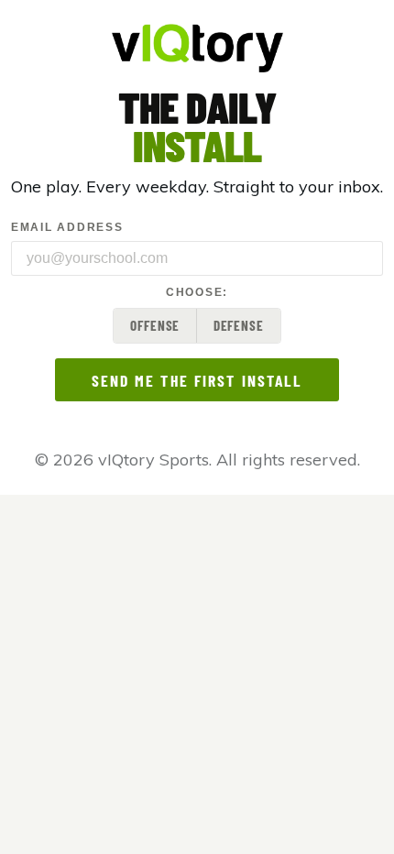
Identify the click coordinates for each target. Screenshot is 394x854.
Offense (155, 325)
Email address (67, 227)
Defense (238, 325)
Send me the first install (197, 380)
